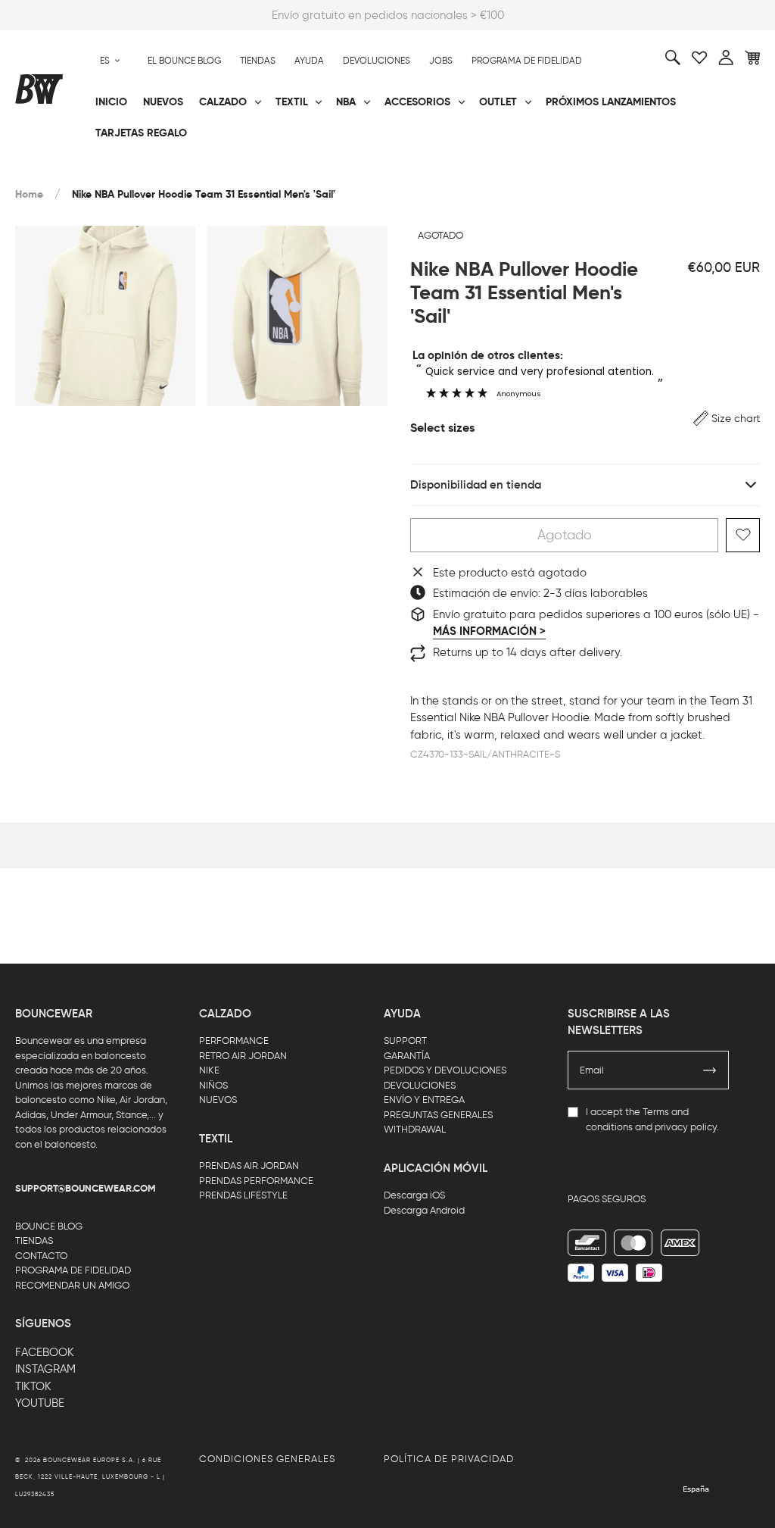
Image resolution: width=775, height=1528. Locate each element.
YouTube (39, 1403)
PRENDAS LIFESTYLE (243, 1195)
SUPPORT (405, 1040)
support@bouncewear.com (85, 1189)
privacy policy (686, 1127)
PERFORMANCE (234, 1040)
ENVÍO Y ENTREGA (424, 1099)
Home (29, 194)
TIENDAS (34, 1240)
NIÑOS (213, 1085)
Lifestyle (287, 167)
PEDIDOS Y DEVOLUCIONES (445, 1070)
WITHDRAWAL (415, 1129)
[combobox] (110, 61)
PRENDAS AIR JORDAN (249, 1165)
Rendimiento (48, 167)
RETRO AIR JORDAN (243, 1055)
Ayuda (309, 60)
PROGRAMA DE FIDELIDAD (73, 1270)
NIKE (209, 1070)
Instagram (45, 1369)
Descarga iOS (414, 1195)
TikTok (33, 1386)
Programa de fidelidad (527, 60)
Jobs (441, 60)
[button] (726, 419)
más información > (489, 631)
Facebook (44, 1352)
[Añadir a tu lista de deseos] (743, 535)
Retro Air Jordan (188, 167)
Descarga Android (424, 1210)
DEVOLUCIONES (420, 1085)
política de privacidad (449, 1458)
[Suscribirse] (710, 1070)
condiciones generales (267, 1458)
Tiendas (257, 60)
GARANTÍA (407, 1055)
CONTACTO (41, 1255)
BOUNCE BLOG (48, 1226)
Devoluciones (376, 60)
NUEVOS (218, 1099)
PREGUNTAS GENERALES (438, 1114)
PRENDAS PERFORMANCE (256, 1180)
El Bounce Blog (184, 60)
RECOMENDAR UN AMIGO (72, 1285)
